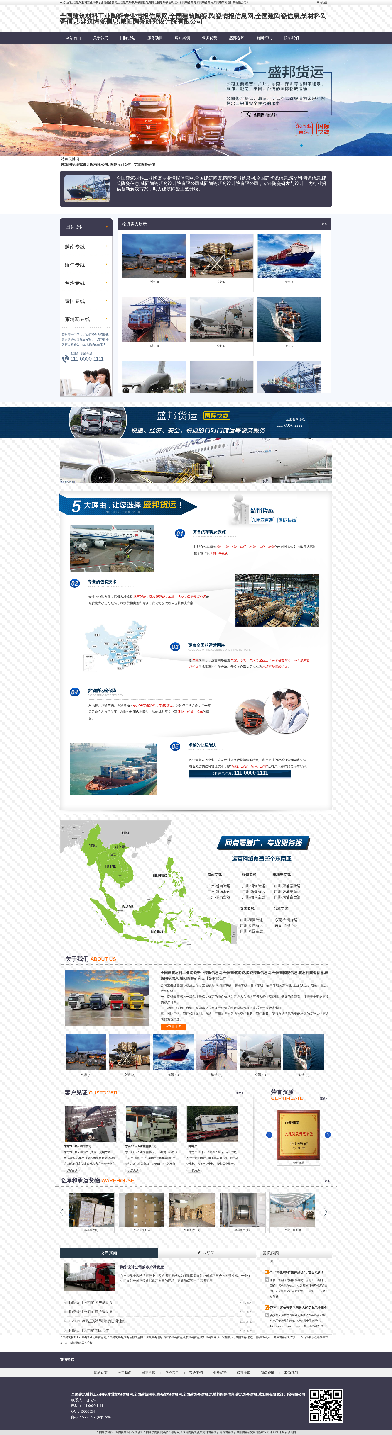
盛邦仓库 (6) (91, 1230)
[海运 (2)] (283, 1052)
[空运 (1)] (196, 1052)
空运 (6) (154, 377)
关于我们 (100, 38)
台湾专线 (75, 283)
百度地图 (290, 1432)
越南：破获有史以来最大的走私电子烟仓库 (300, 1276)
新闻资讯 (264, 38)
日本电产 (191, 1146)
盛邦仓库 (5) (141, 1230)
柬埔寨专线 (77, 319)
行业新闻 (206, 1253)
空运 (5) (221, 377)
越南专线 (75, 247)
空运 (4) (154, 249)
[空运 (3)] (66, 1052)
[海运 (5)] (109, 1052)
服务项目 (155, 38)
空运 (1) (221, 313)
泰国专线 (75, 301)
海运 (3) (154, 313)
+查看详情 (173, 1026)
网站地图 (322, 2)
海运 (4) (289, 377)
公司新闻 (109, 1253)
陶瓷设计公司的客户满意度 (142, 1267)
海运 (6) (289, 313)
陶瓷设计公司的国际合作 (89, 1330)
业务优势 (209, 38)
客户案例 (182, 38)
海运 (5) (289, 249)
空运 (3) (221, 249)
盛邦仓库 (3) (242, 1230)
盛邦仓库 (237, 38)
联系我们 (291, 38)
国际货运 (128, 38)
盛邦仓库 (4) (192, 1230)
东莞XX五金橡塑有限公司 (141, 1146)
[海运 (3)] (153, 1052)
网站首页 (73, 38)
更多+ (325, 224)
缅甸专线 (75, 265)
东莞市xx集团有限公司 (77, 1146)
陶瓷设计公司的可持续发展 (91, 1312)
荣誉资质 (298, 1162)
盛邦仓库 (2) (292, 1230)
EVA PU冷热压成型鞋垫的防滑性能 (97, 1321)
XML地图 (278, 1432)
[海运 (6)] (240, 1052)
